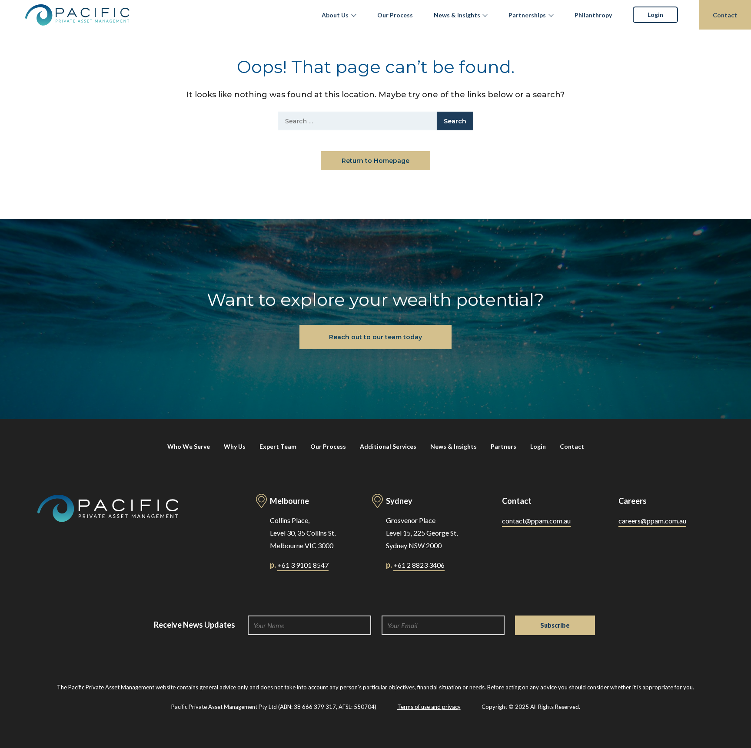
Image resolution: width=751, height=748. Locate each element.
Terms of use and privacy (429, 706)
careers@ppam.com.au (652, 520)
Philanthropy (593, 15)
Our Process (395, 15)
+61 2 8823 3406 (419, 565)
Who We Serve (188, 446)
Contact (725, 15)
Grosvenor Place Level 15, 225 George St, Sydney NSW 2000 (422, 532)
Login (655, 14)
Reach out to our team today (375, 337)
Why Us (235, 446)
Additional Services (388, 446)
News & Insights (457, 15)
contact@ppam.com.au (536, 520)
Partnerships (527, 15)
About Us (335, 15)
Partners (503, 446)
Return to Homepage (375, 161)
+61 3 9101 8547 (303, 565)
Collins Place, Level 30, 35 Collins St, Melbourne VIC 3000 (303, 532)
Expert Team (277, 446)
